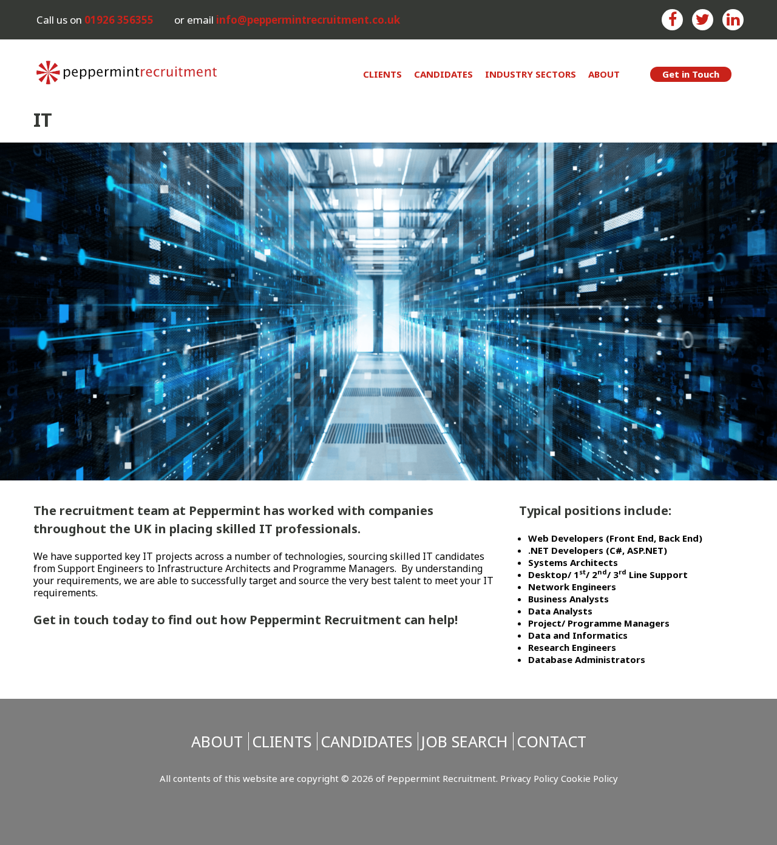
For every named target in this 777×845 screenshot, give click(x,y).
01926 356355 (119, 20)
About (604, 74)
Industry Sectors (530, 74)
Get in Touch (690, 74)
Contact (551, 741)
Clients (382, 74)
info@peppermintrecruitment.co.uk (308, 20)
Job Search (464, 741)
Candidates (443, 74)
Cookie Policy (589, 778)
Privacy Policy (529, 778)
